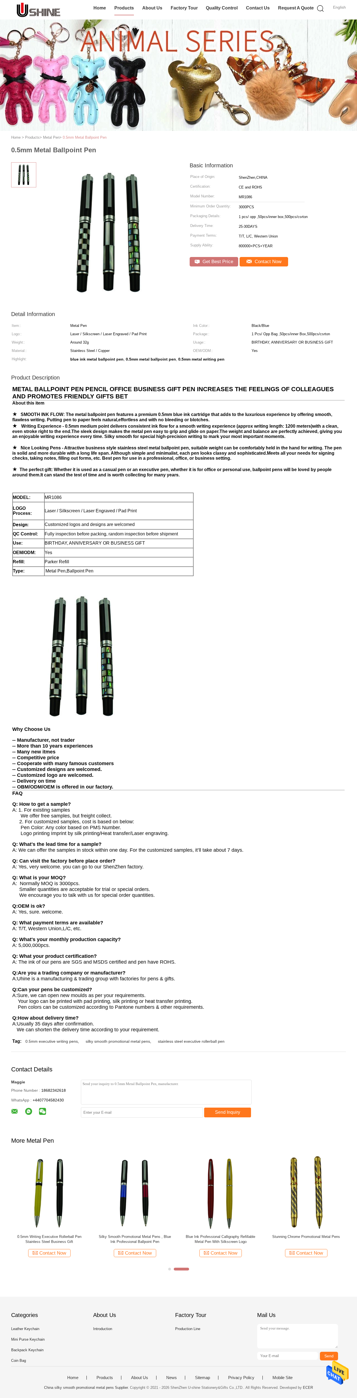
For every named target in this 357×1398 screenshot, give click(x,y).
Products (124, 8)
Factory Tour (184, 8)
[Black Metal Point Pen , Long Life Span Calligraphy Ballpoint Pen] (135, 1192)
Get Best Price (217, 261)
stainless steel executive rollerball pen (191, 1041)
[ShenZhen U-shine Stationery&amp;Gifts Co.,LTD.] (38, 9)
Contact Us (258, 8)
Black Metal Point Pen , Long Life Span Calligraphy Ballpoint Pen (135, 1239)
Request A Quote (296, 8)
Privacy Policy (241, 1378)
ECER (308, 1387)
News (171, 1378)
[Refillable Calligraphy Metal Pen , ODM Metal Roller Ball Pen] (49, 1192)
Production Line (187, 1329)
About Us (152, 8)
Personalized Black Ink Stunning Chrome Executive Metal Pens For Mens (306, 1239)
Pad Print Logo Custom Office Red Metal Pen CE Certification (220, 1239)
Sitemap (202, 1378)
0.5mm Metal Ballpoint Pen (85, 137)
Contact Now (267, 261)
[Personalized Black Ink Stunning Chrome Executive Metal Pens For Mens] (306, 1192)
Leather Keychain (25, 1329)
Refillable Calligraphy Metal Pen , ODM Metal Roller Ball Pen (49, 1239)
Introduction (102, 1329)
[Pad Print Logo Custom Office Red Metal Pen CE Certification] (220, 1192)
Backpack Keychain (27, 1350)
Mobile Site (282, 1378)
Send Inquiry (227, 1112)
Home (99, 8)
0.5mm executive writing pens (51, 1041)
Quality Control (222, 8)
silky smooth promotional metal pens (118, 1041)
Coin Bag (18, 1360)
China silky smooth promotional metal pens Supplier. (87, 1387)
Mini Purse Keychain (28, 1339)
